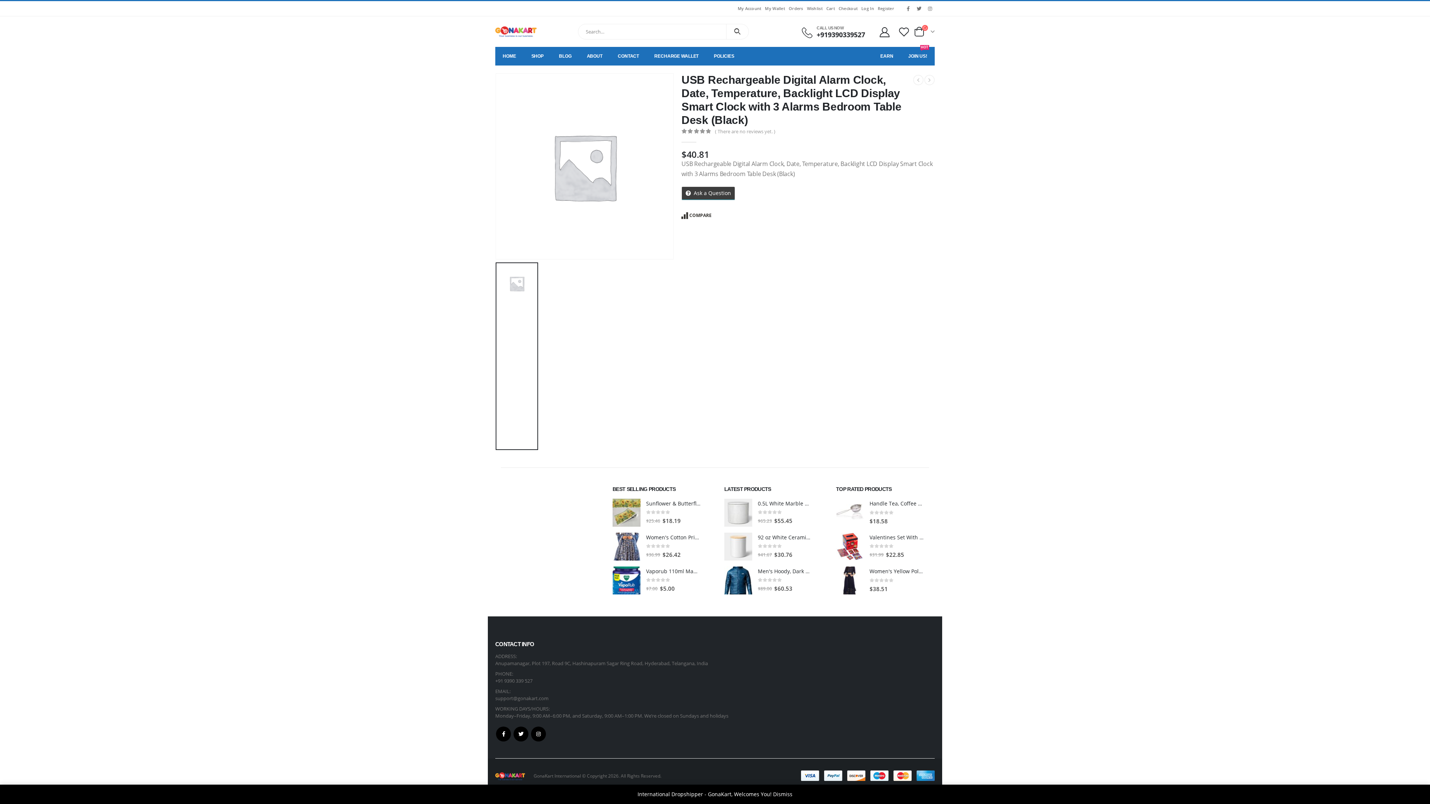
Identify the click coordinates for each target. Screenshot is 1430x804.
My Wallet (775, 8)
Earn (886, 56)
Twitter (521, 734)
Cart (830, 8)
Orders (796, 8)
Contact (628, 56)
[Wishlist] (904, 32)
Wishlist (815, 8)
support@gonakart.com (522, 698)
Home (509, 56)
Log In (867, 8)
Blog (565, 56)
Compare (700, 215)
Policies (724, 56)
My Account (750, 8)
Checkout (848, 8)
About (595, 56)
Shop (537, 56)
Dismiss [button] (782, 794)
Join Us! (918, 53)
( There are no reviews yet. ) (745, 131)
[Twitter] (919, 8)
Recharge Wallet (676, 56)
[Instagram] (930, 8)
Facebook (503, 734)
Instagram (538, 734)
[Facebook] (908, 8)
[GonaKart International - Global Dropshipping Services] (516, 31)
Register (886, 8)
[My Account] (884, 32)
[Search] (738, 31)
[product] (627, 513)
